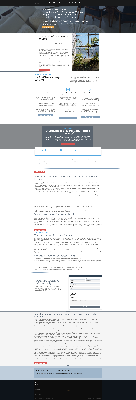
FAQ (73, 389)
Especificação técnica (69, 2)
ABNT (65, 374)
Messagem (72, 299)
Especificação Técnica (77, 386)
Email (71, 286)
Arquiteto (73, 294)
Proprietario (73, 292)
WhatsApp (88, 278)
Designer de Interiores (75, 295)
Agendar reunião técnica (92, 386)
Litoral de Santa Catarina (64, 390)
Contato (80, 2)
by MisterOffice (98, 398)
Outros (72, 297)
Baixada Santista (64, 386)
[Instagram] (36, 392)
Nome (71, 278)
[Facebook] (38, 392)
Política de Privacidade (91, 398)
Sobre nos (55, 2)
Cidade (71, 282)
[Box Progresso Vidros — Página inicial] (45, 383)
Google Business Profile (39, 394)
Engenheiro (73, 293)
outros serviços (42, 373)
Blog (76, 2)
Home (50, 2)
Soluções (61, 2)
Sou (71, 290)
